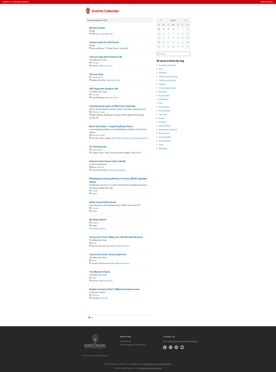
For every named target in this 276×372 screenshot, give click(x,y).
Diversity (163, 91)
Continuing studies (167, 88)
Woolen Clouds (97, 27)
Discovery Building (117, 170)
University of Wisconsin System (150, 368)
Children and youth (167, 80)
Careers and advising (168, 76)
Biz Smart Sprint (97, 219)
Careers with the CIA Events (104, 42)
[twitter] (170, 347)
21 (173, 42)
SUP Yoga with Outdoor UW (103, 88)
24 (188, 42)
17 (187, 38)
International (164, 110)
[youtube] (182, 347)
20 (168, 42)
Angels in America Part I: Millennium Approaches (114, 289)
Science (162, 122)
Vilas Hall (104, 298)
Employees (164, 95)
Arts (161, 69)
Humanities (164, 106)
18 (159, 42)
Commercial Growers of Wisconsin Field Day (112, 106)
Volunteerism (165, 140)
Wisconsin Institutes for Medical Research (130, 138)
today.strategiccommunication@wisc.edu (183, 341)
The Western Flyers (99, 271)
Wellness (163, 148)
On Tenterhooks (98, 146)
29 (178, 47)
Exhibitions (164, 99)
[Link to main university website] (95, 349)
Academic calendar (167, 65)
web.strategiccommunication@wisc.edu (157, 364)
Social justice (165, 125)
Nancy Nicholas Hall (104, 33)
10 (188, 33)
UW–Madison (16, 2)
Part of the (95, 356)
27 (168, 47)
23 (183, 42)
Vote (161, 144)
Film (161, 103)
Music (161, 118)
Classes (162, 84)
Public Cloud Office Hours (102, 202)
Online (94, 193)
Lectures (163, 114)
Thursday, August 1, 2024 (97, 20)
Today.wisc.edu (125, 341)
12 (163, 38)
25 (159, 47)
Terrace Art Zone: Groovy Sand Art (107, 254)
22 (178, 42)
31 (187, 47)
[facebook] (165, 347)
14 (173, 38)
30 (183, 47)
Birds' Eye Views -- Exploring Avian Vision (111, 126)
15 (178, 38)
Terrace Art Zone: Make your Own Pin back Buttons (116, 237)
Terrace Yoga (96, 74)
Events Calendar (105, 11)
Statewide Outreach (168, 129)
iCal (91, 318)
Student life (164, 133)
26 (164, 47)
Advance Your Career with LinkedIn (107, 161)
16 (183, 38)
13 (168, 38)
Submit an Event (266, 2)
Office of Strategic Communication (133, 345)
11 (158, 38)
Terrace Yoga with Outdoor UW (105, 56)
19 (163, 42)
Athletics (163, 72)
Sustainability (165, 137)
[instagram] (176, 347)
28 (173, 47)
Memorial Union (106, 65)
